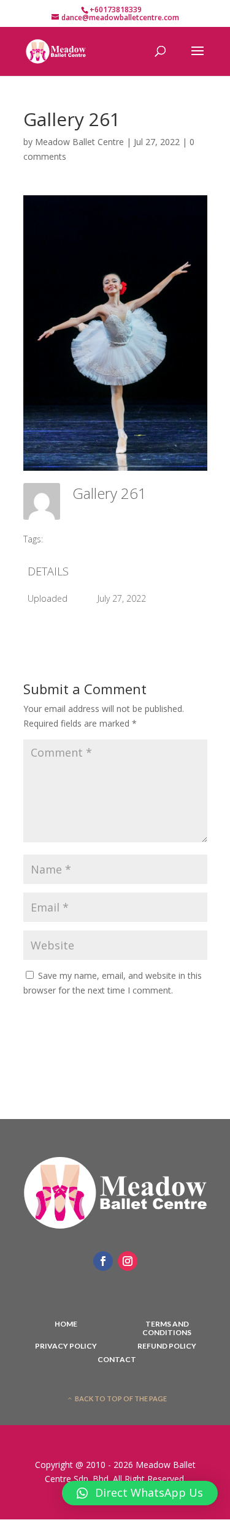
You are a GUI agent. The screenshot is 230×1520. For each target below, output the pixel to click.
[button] (140, 1493)
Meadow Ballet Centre (79, 142)
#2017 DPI (72, 539)
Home (66, 1324)
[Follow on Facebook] (103, 1261)
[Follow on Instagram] (127, 1261)
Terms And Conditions (166, 1328)
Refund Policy (166, 1346)
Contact (117, 1359)
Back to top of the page (121, 1398)
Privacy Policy (66, 1346)
